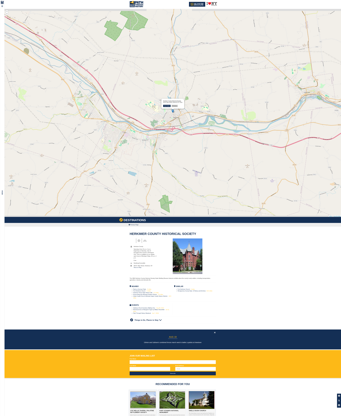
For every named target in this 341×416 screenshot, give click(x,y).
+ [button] (6, 11)
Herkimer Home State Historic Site (142, 292)
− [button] (6, 14)
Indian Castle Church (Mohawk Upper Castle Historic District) (150, 296)
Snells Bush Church (197, 410)
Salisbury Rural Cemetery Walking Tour (144, 308)
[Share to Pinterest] (339, 405)
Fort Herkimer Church (139, 291)
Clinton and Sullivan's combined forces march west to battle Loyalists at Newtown (172, 342)
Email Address (179, 365)
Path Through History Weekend (142, 313)
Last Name (133, 365)
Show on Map (137, 267)
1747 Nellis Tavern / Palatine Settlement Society (142, 411)
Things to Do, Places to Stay (146, 320)
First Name (133, 359)
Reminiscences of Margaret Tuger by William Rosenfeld (148, 309)
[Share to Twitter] (339, 400)
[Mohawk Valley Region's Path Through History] (136, 4)
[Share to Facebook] (339, 396)
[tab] (134, 240)
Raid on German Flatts (139, 289)
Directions (174, 106)
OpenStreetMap (337, 216)
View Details (167, 106)
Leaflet (330, 216)
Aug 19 (173, 337)
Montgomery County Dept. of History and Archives (192, 291)
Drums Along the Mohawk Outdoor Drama (145, 294)
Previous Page (134, 224)
